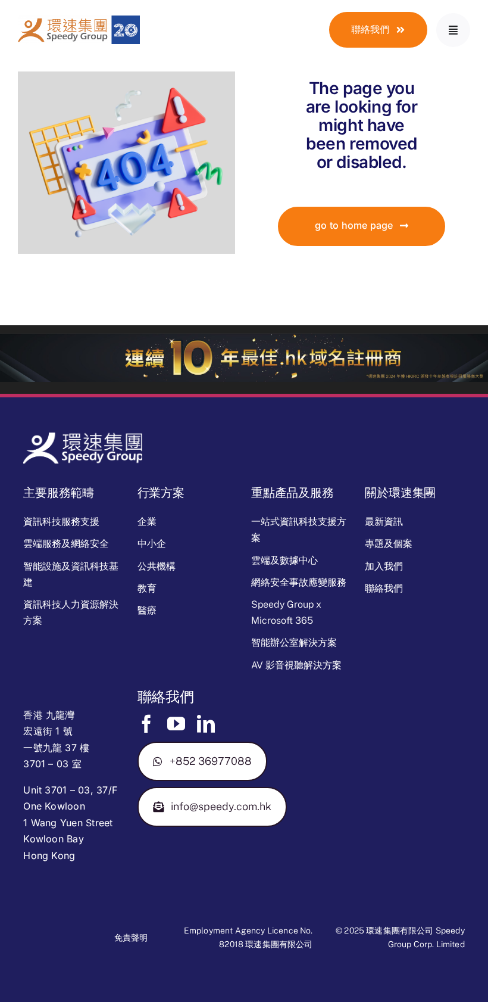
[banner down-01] (244, 338)
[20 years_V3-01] (79, 20)
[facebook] (146, 724)
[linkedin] (206, 724)
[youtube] (176, 724)
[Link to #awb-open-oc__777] (453, 30)
